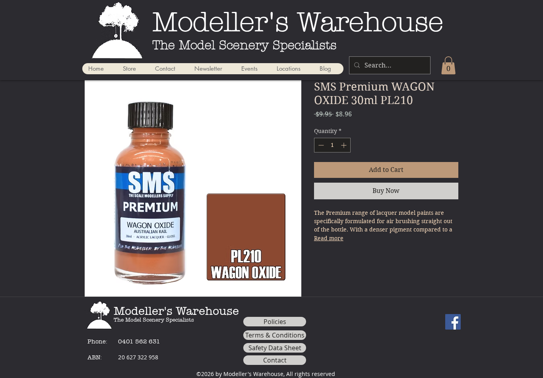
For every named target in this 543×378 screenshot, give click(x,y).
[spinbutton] (332, 145)
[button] (448, 65)
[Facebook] (453, 322)
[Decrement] (320, 145)
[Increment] (344, 145)
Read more (328, 238)
